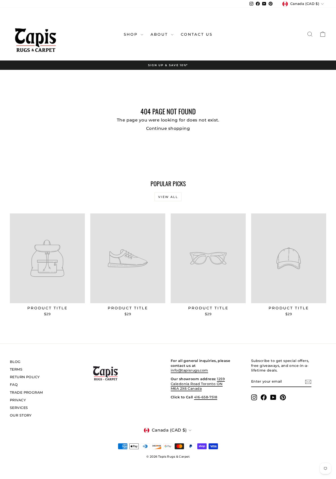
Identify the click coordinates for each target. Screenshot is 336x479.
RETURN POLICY (25, 377)
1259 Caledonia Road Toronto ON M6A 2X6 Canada (198, 384)
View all (168, 197)
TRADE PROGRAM (26, 392)
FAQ (14, 384)
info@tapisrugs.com (189, 370)
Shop (131, 34)
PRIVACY (18, 400)
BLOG (15, 361)
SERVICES (19, 407)
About (160, 34)
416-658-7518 (205, 397)
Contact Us (197, 34)
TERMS (16, 369)
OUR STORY (21, 415)
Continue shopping (168, 128)
